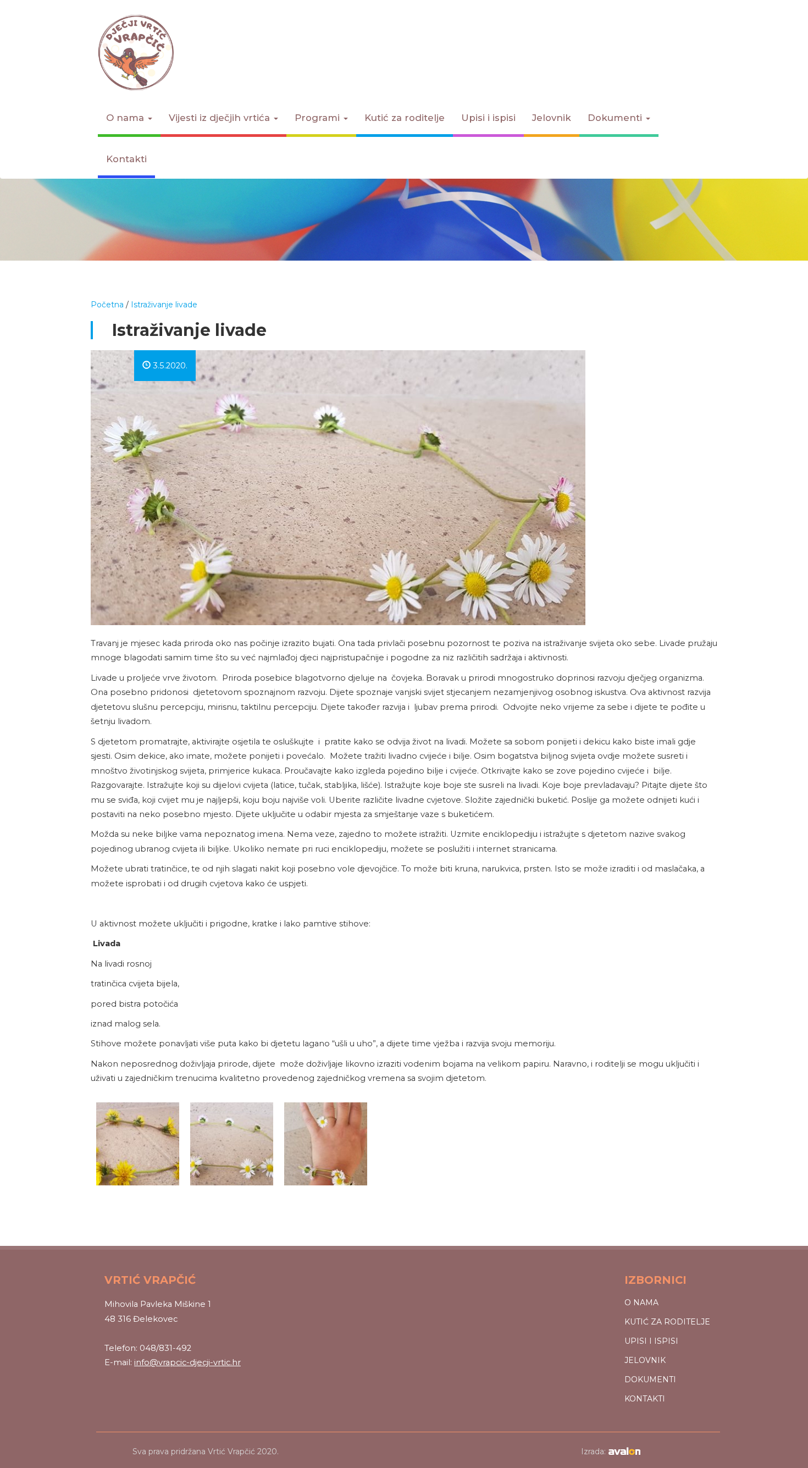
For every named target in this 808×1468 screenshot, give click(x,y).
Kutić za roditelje (404, 117)
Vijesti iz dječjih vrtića (221, 117)
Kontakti (126, 158)
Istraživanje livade (164, 305)
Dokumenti (616, 117)
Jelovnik (551, 117)
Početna (107, 305)
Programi (318, 117)
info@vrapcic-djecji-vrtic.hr (187, 1362)
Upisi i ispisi (488, 117)
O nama (126, 117)
